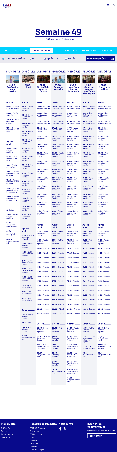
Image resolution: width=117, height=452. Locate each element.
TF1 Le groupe (36, 434)
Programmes (7, 434)
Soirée (72, 58)
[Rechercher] (113, 5)
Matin (35, 58)
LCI (57, 50)
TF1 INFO (34, 440)
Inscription (95, 435)
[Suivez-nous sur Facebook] (60, 429)
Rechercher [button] (113, 5)
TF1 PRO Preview (37, 428)
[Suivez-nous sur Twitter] (65, 429)
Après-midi (53, 58)
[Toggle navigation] (108, 6)
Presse (4, 431)
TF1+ (32, 437)
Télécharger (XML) (98, 58)
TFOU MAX (35, 443)
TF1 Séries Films (41, 50)
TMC (16, 50)
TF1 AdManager (37, 450)
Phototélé (34, 431)
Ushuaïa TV (71, 50)
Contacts (5, 437)
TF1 (6, 50)
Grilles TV (5, 428)
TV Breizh (106, 50)
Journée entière (15, 58)
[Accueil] (8, 5)
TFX (25, 50)
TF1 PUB (33, 447)
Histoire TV (89, 50)
